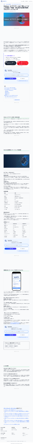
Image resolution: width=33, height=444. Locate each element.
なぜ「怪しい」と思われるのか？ (9, 90)
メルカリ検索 (2, 434)
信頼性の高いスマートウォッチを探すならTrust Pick (11, 95)
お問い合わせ (13, 434)
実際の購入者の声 (7, 92)
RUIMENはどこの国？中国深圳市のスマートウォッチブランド (13, 409)
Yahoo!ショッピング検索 (26, 428)
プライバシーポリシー (25, 434)
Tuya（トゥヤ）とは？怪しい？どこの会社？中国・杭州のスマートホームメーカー (16, 414)
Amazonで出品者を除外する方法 (15, 322)
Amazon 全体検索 (8, 4)
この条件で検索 (11, 78)
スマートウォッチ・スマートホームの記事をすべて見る (12, 424)
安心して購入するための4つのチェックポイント (11, 96)
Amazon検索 (22, 1)
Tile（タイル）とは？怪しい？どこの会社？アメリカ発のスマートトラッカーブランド (16, 413)
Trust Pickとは (30, 1)
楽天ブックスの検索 (14, 429)
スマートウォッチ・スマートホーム (16, 4)
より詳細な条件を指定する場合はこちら (23, 80)
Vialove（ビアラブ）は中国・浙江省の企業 (9, 87)
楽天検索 (26, 1)
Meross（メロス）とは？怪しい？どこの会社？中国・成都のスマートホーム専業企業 (16, 420)
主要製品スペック (7, 94)
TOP (4, 4)
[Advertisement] (16, 34)
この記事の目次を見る (17, 99)
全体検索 (2, 428)
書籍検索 (2, 429)
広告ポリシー (24, 435)
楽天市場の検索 (14, 428)
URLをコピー (23, 78)
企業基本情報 (6, 91)
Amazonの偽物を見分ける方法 (14, 323)
